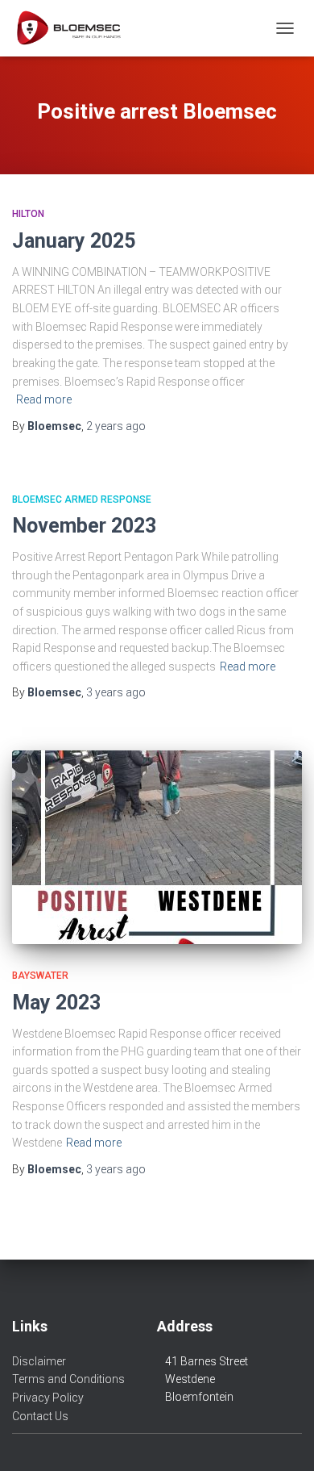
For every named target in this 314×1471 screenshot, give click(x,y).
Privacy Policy (48, 1397)
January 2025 (73, 241)
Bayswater (40, 975)
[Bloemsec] (74, 28)
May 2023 (56, 1002)
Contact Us (40, 1416)
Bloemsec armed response (81, 499)
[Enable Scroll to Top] (282, 1439)
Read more (44, 399)
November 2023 (84, 525)
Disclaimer (39, 1361)
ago (116, 426)
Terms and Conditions (68, 1379)
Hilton (28, 213)
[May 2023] (157, 847)
